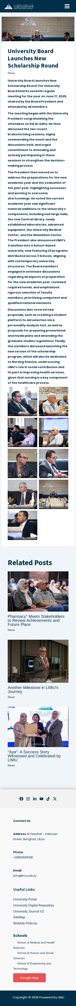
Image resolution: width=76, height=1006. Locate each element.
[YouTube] (41, 799)
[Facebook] (21, 799)
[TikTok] (48, 799)
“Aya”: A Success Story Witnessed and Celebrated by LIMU (34, 756)
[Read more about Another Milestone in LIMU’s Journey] (38, 661)
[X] (54, 799)
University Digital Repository (33, 905)
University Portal (25, 899)
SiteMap (19, 917)
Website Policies (25, 923)
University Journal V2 (28, 911)
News (11, 73)
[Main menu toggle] (67, 6)
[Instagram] (28, 799)
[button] (29, 977)
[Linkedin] (34, 799)
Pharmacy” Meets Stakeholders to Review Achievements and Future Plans (36, 620)
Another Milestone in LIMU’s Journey (33, 689)
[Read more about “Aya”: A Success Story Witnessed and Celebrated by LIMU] (38, 726)
